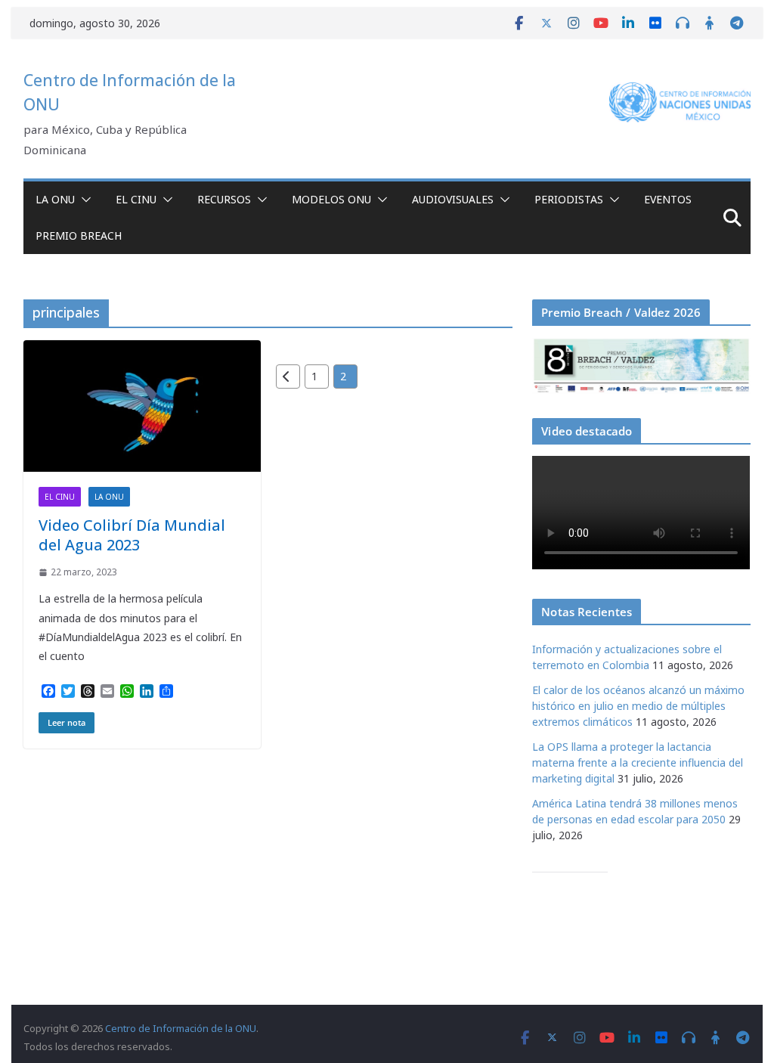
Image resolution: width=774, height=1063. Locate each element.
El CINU (136, 199)
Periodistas (568, 199)
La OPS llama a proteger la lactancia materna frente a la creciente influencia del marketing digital (637, 762)
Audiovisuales (453, 199)
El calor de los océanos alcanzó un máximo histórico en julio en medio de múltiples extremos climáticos (638, 706)
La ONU (55, 199)
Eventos (668, 199)
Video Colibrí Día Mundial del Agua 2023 (132, 535)
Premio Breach (79, 235)
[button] (83, 199)
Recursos (224, 199)
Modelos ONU (331, 199)
